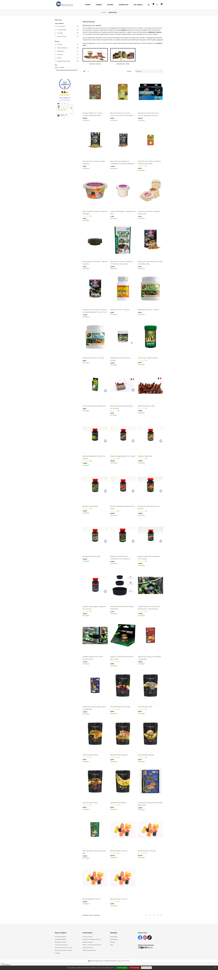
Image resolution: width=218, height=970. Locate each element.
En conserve (66, 26)
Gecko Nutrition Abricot (90, 755)
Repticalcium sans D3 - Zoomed (93, 358)
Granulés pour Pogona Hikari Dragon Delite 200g (150, 804)
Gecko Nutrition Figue (145, 707)
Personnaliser (146, 968)
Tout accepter (122, 968)
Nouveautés (113, 936)
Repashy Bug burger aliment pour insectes (94, 457)
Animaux (112, 942)
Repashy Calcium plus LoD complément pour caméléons (120, 557)
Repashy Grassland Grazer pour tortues (149, 507)
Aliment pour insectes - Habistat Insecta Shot (149, 212)
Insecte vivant (66, 36)
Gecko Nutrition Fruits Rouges (120, 707)
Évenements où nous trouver (63, 950)
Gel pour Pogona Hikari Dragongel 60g (94, 852)
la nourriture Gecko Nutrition (104, 43)
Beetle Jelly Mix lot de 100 (91, 899)
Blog (111, 945)
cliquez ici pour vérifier (123, 961)
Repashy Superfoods (66, 61)
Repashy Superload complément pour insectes (149, 557)
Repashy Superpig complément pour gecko (122, 507)
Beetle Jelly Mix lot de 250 (147, 851)
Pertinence (149, 71)
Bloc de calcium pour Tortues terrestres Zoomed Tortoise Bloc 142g (121, 114)
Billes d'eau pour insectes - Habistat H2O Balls (95, 212)
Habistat (66, 54)
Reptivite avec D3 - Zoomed (119, 309)
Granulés (66, 33)
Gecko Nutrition (66, 48)
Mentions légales (88, 942)
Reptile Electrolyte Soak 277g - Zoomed (120, 359)
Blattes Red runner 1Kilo (146, 406)
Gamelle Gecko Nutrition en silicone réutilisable (122, 608)
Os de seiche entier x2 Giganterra (94, 406)
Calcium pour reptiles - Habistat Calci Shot (122, 212)
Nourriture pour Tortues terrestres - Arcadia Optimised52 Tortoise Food (95, 311)
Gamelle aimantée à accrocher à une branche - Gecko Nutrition (149, 608)
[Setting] (157, 4)
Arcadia (66, 44)
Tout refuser (135, 968)
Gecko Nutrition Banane (118, 802)
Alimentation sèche (122, 64)
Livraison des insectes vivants (63, 947)
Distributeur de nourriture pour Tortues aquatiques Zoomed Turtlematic (148, 114)
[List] (88, 71)
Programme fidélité (60, 939)
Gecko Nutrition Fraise (90, 802)
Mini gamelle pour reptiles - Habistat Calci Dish (95, 263)
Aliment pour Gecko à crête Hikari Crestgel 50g (149, 658)
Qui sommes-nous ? (60, 936)
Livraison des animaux (61, 945)
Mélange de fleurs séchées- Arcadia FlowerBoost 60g (150, 263)
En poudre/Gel (66, 29)
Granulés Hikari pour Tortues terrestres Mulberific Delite (92, 114)
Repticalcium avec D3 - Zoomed (148, 309)
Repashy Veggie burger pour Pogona (122, 456)
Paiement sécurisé (88, 947)
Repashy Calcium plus (145, 456)
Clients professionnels (89, 950)
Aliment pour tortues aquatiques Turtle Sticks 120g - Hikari (121, 263)
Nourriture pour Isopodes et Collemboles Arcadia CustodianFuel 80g (122, 162)
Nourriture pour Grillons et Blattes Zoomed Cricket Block (149, 162)
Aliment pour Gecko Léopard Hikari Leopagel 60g (94, 708)
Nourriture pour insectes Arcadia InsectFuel (94, 162)
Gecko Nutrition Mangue (146, 755)
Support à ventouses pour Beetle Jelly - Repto (121, 658)
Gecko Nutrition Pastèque (119, 755)
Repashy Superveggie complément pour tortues (94, 608)
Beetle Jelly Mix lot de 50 (118, 851)
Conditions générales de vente (91, 939)
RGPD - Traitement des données (92, 945)
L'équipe (57, 953)
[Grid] (84, 71)
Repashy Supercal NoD (90, 506)
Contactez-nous (87, 936)
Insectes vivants (95, 64)
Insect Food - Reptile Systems (148, 358)
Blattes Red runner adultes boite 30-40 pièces (121, 407)
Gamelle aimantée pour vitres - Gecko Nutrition (93, 658)
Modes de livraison (60, 942)
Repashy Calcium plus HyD (91, 556)
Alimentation (114, 939)
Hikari (66, 58)
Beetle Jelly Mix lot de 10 (118, 899)
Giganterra (66, 51)
